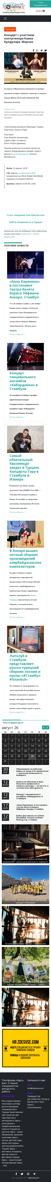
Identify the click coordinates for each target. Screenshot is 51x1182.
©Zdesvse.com (9, 109)
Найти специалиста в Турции (25, 222)
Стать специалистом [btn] (40, 4)
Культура (10, 29)
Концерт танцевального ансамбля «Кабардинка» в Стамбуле (23, 381)
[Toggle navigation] (5, 18)
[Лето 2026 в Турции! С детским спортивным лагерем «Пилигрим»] (25, 884)
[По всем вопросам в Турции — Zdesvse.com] (25, 925)
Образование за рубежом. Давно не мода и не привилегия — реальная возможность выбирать (32, 772)
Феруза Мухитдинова (20, 154)
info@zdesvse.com (35, 1088)
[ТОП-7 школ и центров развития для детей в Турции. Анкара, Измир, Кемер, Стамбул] (25, 966)
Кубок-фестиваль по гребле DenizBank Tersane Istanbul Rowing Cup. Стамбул (30, 817)
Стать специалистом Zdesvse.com (25, 215)
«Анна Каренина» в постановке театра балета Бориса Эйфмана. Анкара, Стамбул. (24, 289)
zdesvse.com (33, 1178)
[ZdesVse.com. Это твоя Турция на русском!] (25, 1007)
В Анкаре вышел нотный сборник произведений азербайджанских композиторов (25, 558)
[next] (47, 727)
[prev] (44, 727)
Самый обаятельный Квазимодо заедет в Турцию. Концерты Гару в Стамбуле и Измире (24, 467)
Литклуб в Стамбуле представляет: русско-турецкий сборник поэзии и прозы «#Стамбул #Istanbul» (24, 668)
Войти (39, 11)
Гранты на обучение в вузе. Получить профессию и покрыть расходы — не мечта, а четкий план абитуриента (32, 784)
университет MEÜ (27, 173)
